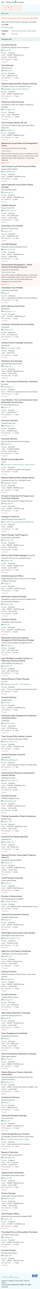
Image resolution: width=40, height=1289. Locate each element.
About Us (4, 1281)
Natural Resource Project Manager (15, 679)
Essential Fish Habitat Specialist (14, 837)
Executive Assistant (9, 420)
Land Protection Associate (12, 878)
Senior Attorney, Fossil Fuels (13, 306)
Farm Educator (7, 65)
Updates (11, 1281)
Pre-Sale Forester (8, 1250)
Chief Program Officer (10, 1214)
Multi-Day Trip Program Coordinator (16, 951)
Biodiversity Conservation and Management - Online (20, 144)
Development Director (10, 1097)
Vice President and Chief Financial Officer (18, 166)
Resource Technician (9, 1152)
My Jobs (5, 13)
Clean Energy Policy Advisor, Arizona (16, 736)
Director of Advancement (11, 896)
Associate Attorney (9, 439)
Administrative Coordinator (12, 1173)
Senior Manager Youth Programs (14, 535)
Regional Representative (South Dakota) (17, 477)
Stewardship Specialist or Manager (15, 1013)
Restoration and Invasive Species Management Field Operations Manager (17, 639)
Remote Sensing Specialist (12, 459)
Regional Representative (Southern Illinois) (19, 84)
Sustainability (31, 31)
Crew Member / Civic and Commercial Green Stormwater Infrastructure (19, 401)
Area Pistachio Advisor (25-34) (14, 123)
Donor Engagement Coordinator (14, 1033)
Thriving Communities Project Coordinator (18, 816)
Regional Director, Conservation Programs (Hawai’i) (18, 856)
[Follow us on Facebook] (33, 1276)
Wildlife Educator (8, 205)
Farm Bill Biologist (9, 244)
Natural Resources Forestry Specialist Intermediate (16, 1073)
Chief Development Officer (12, 576)
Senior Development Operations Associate (18, 1054)
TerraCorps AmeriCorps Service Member (17, 324)
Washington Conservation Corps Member (18, 933)
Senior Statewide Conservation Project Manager (17, 186)
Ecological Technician (10, 516)
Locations (16, 8)
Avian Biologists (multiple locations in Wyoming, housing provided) (17, 659)
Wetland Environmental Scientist (15, 914)
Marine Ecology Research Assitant (15, 1134)
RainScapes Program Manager (13, 596)
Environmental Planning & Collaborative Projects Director (18, 774)
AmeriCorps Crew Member (12, 226)
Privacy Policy (19, 1281)
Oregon (11, 27)
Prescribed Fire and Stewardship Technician (19, 1232)
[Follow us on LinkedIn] (36, 1276)
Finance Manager (8, 1193)
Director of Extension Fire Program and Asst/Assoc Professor (17, 497)
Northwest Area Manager (11, 361)
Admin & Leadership (18, 31)
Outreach (14, 34)
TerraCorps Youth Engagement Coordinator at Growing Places (19, 716)
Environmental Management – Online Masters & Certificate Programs (16, 266)
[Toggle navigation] (3, 2)
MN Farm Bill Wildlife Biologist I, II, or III (18, 555)
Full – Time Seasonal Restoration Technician (19, 381)
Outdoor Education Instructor (13, 754)
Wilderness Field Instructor (12, 102)
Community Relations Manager (14, 1115)
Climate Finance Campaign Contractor (17, 343)
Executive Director (9, 45)
